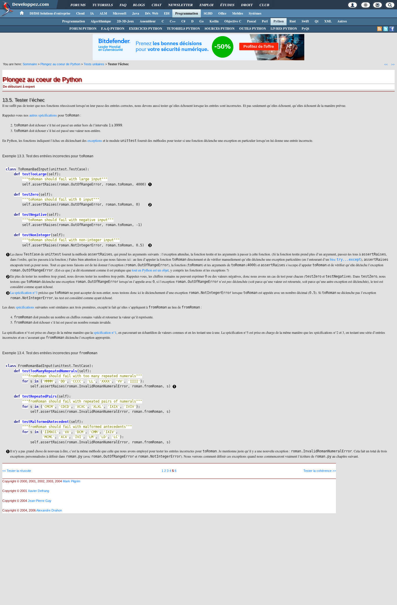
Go (201, 21)
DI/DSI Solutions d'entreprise (50, 13)
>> (393, 64)
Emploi (206, 4)
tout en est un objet (150, 270)
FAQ (123, 4)
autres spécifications (43, 115)
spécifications (25, 307)
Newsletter (180, 4)
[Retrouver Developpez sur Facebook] (391, 29)
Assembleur (148, 21)
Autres (342, 21)
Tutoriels (102, 4)
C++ (173, 21)
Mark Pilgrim (71, 481)
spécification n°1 (105, 332)
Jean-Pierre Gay (39, 500)
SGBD (208, 13)
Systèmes (255, 13)
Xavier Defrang (38, 491)
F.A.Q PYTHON (112, 28)
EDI (166, 13)
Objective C (232, 21)
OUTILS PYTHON (252, 28)
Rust (292, 21)
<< (386, 64)
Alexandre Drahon (49, 510)
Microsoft (119, 13)
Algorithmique (101, 21)
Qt (317, 21)
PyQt (305, 28)
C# (183, 21)
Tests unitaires (94, 64)
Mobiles (237, 13)
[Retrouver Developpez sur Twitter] (385, 29)
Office (222, 13)
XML (328, 21)
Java (135, 13)
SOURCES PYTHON (220, 28)
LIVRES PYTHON (284, 28)
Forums (78, 4)
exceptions (94, 140)
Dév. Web (151, 13)
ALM (103, 13)
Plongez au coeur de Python (60, 64)
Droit (247, 4)
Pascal (251, 21)
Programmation (186, 13)
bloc (345, 259)
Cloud (80, 13)
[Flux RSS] (379, 29)
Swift (305, 21)
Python (278, 21)
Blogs (139, 4)
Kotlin (214, 21)
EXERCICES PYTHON (145, 28)
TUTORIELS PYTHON (183, 28)
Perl (265, 21)
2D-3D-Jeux (125, 21)
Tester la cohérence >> (319, 470)
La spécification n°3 (23, 292)
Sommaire (30, 64)
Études (227, 4)
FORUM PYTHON (82, 28)
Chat (156, 4)
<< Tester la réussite (16, 470)
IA (92, 13)
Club (264, 4)
